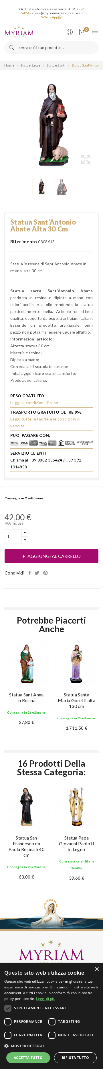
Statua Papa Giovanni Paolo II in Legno (76, 843)
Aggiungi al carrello (54, 556)
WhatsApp (49, 17)
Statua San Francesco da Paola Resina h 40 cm (26, 846)
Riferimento (23, 241)
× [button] (96, 969)
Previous (3, 125)
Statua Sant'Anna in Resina (26, 697)
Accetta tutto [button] (28, 1057)
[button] (51, 1046)
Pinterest (46, 572)
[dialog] (51, 1016)
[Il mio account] (71, 32)
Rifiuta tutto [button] (75, 1057)
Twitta (37, 572)
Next (100, 125)
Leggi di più (45, 998)
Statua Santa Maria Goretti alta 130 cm (76, 700)
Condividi (30, 572)
